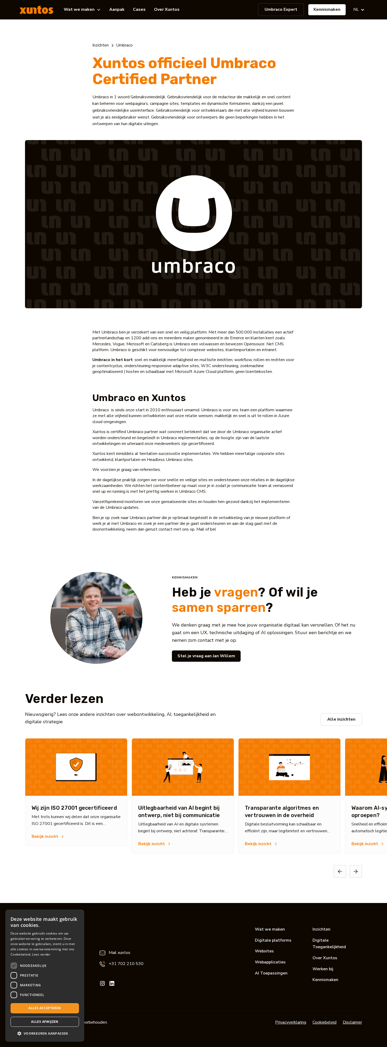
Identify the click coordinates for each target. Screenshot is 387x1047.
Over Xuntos (167, 9)
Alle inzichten (341, 719)
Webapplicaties (270, 962)
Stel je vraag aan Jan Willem (206, 656)
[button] (82, 9)
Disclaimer (352, 1022)
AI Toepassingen (271, 973)
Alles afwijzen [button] (44, 1021)
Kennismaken (327, 9)
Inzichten (321, 929)
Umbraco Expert (281, 9)
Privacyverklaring (290, 1022)
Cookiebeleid (324, 1022)
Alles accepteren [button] (44, 1008)
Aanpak (117, 9)
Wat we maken (270, 929)
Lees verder (41, 954)
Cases (139, 9)
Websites (264, 951)
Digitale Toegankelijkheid (329, 943)
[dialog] (44, 976)
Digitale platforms (273, 940)
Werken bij (322, 969)
